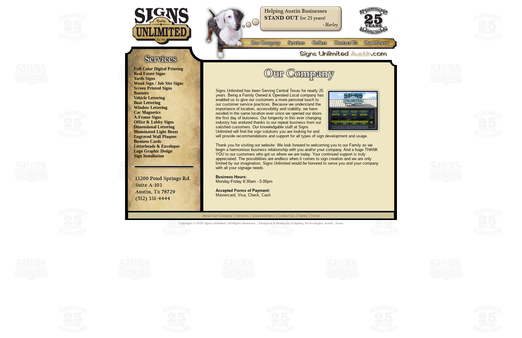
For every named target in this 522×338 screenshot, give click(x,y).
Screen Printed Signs (153, 88)
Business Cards (147, 141)
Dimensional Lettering (154, 127)
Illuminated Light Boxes (156, 132)
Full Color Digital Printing (158, 69)
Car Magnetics (147, 112)
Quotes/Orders (263, 216)
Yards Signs (144, 78)
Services (242, 216)
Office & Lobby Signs (154, 122)
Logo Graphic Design (153, 151)
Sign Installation (149, 156)
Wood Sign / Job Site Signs (158, 83)
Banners (141, 93)
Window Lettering (150, 107)
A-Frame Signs (147, 117)
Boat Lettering (147, 102)
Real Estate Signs (149, 73)
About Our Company (217, 216)
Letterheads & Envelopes (156, 146)
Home (315, 216)
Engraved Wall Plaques (155, 136)
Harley (303, 216)
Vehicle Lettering (149, 98)
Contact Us (286, 216)
